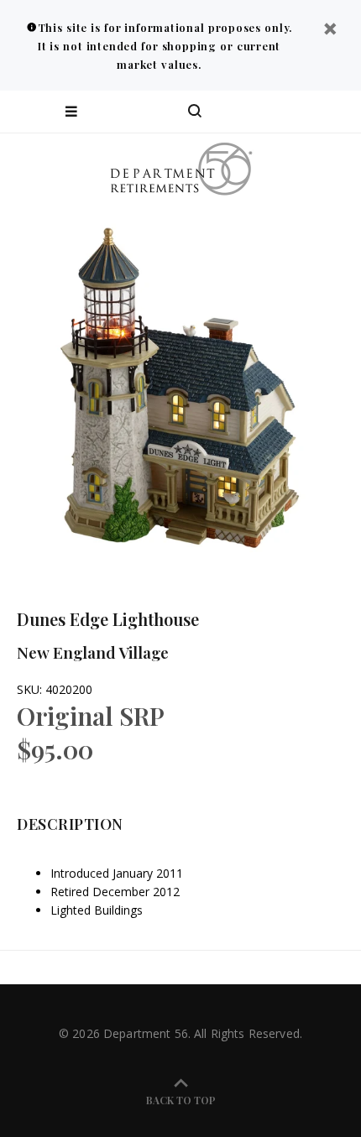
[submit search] (280, 111)
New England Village (93, 652)
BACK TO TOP (181, 1100)
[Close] (330, 30)
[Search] (195, 111)
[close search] (333, 111)
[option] (180, 386)
